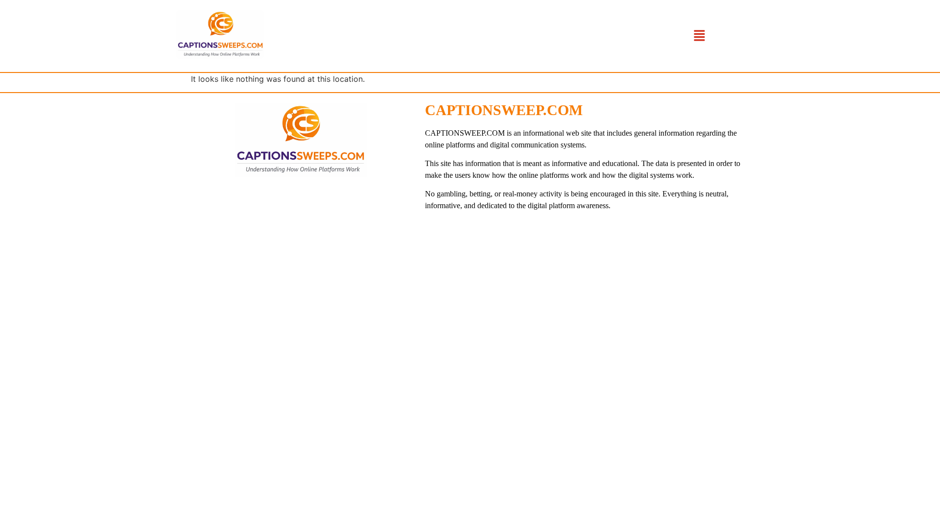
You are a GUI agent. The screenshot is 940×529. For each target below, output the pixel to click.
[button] (699, 36)
